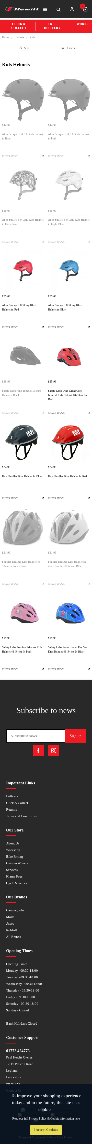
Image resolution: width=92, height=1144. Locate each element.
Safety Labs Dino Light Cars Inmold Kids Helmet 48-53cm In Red (67, 395)
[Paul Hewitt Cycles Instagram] (53, 750)
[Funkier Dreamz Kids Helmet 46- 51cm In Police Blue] (23, 527)
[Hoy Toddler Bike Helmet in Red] (69, 442)
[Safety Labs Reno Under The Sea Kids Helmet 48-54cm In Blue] (69, 613)
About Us (12, 843)
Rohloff (11, 930)
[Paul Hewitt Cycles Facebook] (38, 750)
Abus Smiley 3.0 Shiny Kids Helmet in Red (19, 307)
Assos (10, 923)
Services (12, 870)
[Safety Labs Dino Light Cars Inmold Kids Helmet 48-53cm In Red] (69, 356)
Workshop (13, 850)
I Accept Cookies (46, 1130)
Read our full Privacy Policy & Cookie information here (46, 1118)
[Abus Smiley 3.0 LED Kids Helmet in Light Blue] (69, 185)
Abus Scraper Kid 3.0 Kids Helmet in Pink (68, 136)
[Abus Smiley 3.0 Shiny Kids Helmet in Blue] (69, 271)
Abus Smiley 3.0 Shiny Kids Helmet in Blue (65, 307)
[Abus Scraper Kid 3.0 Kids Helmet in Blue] (23, 100)
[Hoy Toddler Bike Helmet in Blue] (23, 442)
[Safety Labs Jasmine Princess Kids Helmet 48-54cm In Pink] (23, 613)
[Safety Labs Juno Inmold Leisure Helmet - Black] (23, 356)
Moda (10, 917)
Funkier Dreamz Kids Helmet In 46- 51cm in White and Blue (67, 564)
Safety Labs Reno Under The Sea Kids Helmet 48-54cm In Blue (67, 649)
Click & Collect (17, 803)
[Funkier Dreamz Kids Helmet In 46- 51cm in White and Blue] (69, 527)
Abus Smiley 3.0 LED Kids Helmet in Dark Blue (22, 221)
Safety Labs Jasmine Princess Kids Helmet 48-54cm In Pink (22, 649)
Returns (11, 809)
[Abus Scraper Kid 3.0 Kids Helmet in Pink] (69, 100)
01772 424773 (18, 1051)
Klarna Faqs (14, 876)
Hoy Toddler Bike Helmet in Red (67, 476)
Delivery (12, 796)
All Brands (13, 937)
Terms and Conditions (21, 816)
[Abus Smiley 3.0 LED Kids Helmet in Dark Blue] (23, 185)
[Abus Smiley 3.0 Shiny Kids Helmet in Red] (23, 271)
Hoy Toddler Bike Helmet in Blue (22, 476)
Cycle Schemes (16, 883)
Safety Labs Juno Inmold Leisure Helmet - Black (21, 393)
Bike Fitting (14, 856)
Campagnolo (15, 910)
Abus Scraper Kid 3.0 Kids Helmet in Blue (22, 136)
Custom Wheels (17, 863)
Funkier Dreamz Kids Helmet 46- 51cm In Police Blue (21, 564)
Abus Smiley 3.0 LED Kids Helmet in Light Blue (68, 221)
